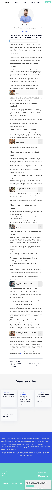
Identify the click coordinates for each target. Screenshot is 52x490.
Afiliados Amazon (24, 483)
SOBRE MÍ (32, 2)
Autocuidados (6, 392)
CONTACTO (48, 2)
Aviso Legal (14, 483)
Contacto (4, 475)
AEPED (21, 353)
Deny (38, 486)
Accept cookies (29, 486)
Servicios (4, 470)
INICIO (16, 2)
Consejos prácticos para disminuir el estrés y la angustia (8, 396)
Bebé (4, 411)
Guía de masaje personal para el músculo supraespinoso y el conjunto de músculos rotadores (43, 398)
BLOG (38, 2)
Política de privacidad (41, 488)
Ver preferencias (46, 486)
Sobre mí (4, 472)
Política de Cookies (35, 488)
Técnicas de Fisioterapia (43, 392)
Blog (3, 473)
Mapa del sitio (6, 483)
